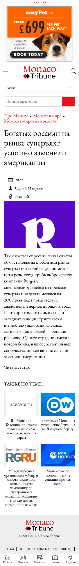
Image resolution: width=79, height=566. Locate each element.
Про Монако (16, 116)
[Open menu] (5, 69)
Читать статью (17, 367)
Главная (7, 562)
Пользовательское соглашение (45, 549)
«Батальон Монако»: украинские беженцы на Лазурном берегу (58, 424)
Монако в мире (47, 116)
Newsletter (39, 562)
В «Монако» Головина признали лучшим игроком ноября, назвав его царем (21, 429)
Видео (55, 562)
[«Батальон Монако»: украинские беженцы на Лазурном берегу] (58, 404)
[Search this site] (73, 71)
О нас (10, 549)
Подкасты (70, 562)
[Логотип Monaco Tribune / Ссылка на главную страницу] (39, 71)
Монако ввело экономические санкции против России (58, 477)
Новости (23, 562)
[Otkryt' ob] (39, 33)
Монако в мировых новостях (30, 121)
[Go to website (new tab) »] (39, 224)
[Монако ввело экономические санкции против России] (58, 455)
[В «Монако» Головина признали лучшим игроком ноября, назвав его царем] (21, 404)
